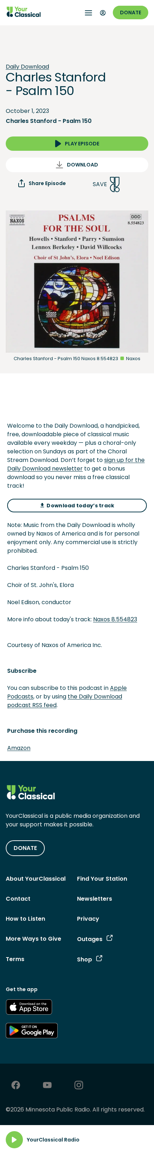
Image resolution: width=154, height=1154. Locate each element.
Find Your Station (102, 879)
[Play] (14, 1139)
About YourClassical (36, 879)
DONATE (25, 848)
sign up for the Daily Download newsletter (76, 464)
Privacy (88, 919)
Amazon (18, 748)
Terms (15, 959)
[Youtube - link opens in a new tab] (47, 1086)
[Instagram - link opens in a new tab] (79, 1086)
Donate (130, 12)
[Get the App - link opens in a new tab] (29, 1008)
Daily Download (27, 66)
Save (100, 184)
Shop (84, 959)
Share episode (47, 183)
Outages (89, 939)
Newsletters (94, 899)
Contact (18, 899)
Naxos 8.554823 (115, 619)
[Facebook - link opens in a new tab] (16, 1086)
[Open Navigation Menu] (88, 13)
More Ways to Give (33, 939)
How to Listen (25, 919)
